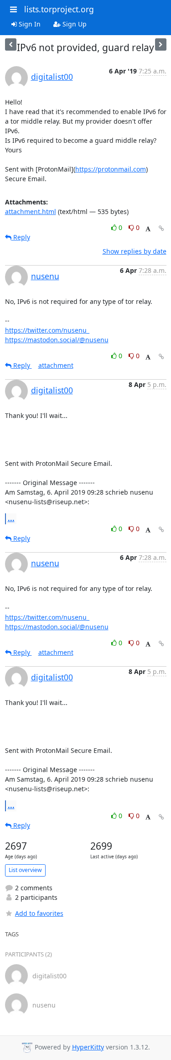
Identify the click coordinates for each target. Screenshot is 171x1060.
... (11, 518)
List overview (25, 870)
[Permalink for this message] (161, 228)
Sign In (29, 24)
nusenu (45, 276)
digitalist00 (52, 76)
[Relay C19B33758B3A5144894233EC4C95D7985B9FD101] (160, 44)
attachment (55, 365)
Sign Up (74, 24)
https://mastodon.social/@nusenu (57, 339)
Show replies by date (134, 251)
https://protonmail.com (110, 169)
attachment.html (30, 211)
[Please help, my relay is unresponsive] (10, 44)
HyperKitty (88, 1047)
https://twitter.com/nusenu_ (47, 330)
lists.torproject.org (59, 9)
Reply (20, 237)
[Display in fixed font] (148, 229)
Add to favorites (39, 913)
